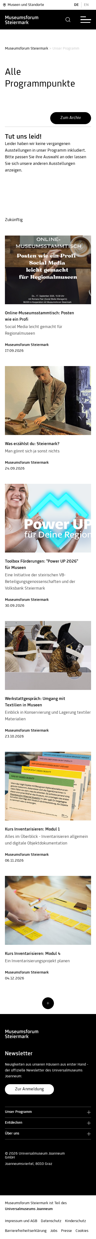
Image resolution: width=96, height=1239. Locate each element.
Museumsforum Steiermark (26, 49)
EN (86, 5)
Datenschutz (51, 1221)
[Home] (30, 20)
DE (76, 5)
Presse (66, 1231)
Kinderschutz (75, 1221)
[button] (68, 19)
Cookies (82, 1231)
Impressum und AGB (21, 1221)
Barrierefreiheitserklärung (26, 1231)
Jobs (53, 1231)
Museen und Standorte (26, 5)
